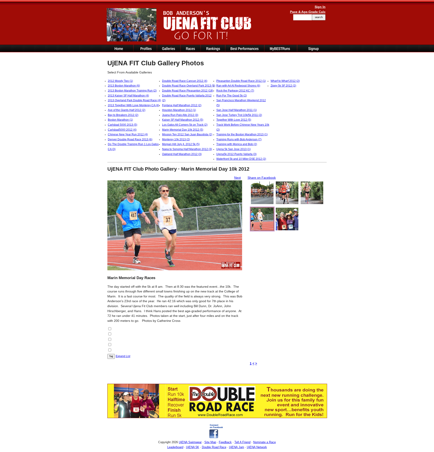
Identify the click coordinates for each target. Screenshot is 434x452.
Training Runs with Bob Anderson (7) (239, 139)
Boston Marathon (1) (120, 119)
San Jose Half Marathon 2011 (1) (236, 110)
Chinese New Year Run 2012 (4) (128, 134)
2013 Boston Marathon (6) (124, 85)
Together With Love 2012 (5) (233, 119)
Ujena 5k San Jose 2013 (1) (233, 149)
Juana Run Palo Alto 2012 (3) (180, 115)
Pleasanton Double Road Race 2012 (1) (241, 81)
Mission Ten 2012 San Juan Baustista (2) (187, 134)
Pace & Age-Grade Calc (308, 12)
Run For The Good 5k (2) (231, 95)
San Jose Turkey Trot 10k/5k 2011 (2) (239, 115)
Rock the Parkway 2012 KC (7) (235, 90)
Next (237, 177)
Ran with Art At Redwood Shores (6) (238, 85)
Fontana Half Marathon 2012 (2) (181, 105)
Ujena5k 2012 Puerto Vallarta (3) (236, 154)
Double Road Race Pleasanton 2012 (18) (187, 90)
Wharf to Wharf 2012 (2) (285, 81)
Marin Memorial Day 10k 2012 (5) (182, 129)
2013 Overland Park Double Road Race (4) (134, 100)
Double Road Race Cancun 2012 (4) (184, 81)
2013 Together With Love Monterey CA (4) (133, 105)
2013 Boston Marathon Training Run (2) (132, 90)
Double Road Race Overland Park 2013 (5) (188, 85)
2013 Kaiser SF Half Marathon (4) (128, 95)
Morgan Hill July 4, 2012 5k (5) (181, 144)
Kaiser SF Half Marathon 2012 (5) (182, 119)
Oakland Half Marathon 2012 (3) (182, 154)
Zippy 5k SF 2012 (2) (283, 85)
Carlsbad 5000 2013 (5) (122, 124)
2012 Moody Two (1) (120, 81)
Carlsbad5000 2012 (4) (122, 129)
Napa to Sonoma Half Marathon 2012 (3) (187, 149)
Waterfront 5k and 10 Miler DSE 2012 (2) (241, 159)
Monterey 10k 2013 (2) (176, 139)
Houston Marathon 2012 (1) (179, 110)
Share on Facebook (262, 177)
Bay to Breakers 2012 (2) (123, 115)
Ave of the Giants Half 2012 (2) (126, 110)
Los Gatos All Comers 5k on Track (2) (185, 124)
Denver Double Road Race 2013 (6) (130, 139)
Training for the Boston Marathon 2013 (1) (242, 134)
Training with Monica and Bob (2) (236, 144)
